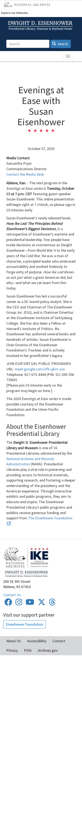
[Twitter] (41, 603)
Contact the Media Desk (25, 174)
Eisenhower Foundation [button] (24, 624)
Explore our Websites (14, 13)
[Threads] (52, 603)
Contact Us (12, 594)
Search (62, 43)
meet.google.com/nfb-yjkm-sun (40, 369)
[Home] (41, 25)
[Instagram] (19, 603)
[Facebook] (8, 603)
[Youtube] (30, 603)
